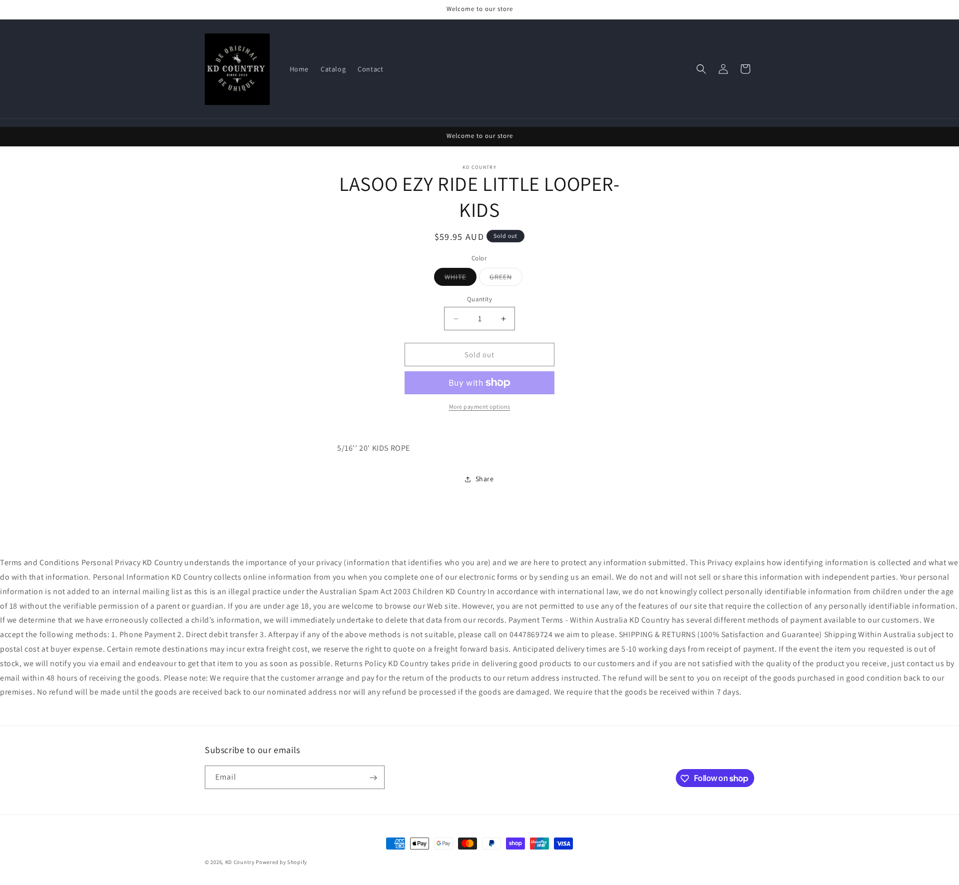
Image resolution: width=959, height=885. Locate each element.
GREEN (505, 279)
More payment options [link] (479, 406)
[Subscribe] (373, 778)
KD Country (240, 862)
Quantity (479, 299)
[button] (701, 69)
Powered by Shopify (281, 862)
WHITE (461, 279)
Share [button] (485, 479)
